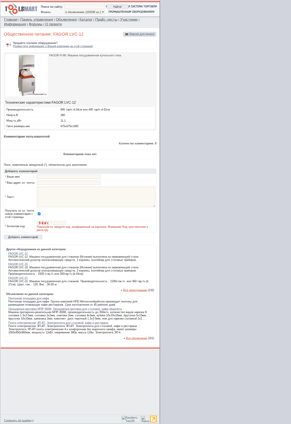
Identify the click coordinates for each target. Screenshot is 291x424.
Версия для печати (142, 34)
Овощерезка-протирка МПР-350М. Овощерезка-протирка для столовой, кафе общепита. (65, 309)
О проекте (53, 24)
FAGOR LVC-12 (18, 253)
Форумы (35, 24)
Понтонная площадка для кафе (28, 298)
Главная (10, 19)
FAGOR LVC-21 (18, 278)
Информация (15, 24)
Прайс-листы (106, 19)
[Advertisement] (80, 381)
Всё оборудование (135, 290)
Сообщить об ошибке (17, 420)
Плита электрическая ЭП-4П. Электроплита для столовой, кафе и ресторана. (58, 322)
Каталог (85, 19)
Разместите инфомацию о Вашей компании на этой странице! (53, 46)
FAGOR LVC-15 (18, 264)
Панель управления (36, 19)
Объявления (66, 19)
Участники (129, 19)
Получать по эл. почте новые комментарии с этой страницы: (19, 214)
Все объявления (136, 338)
